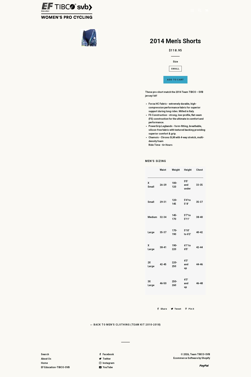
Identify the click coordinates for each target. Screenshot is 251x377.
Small (175, 68)
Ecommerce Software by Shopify (191, 358)
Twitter (106, 358)
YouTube (107, 367)
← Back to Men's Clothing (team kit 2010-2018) (125, 324)
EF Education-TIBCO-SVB (55, 367)
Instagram (108, 363)
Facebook (108, 354)
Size (175, 61)
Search (45, 354)
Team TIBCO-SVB (200, 354)
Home (44, 363)
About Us (46, 358)
